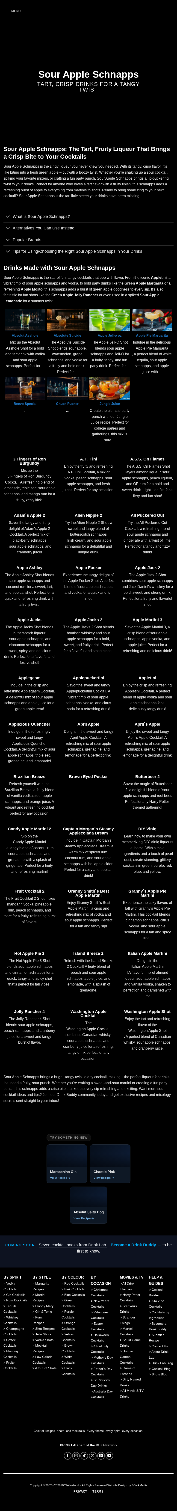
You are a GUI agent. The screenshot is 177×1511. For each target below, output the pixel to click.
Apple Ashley (29, 568)
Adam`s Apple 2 (29, 515)
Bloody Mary (44, 1306)
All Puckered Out (147, 515)
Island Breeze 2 (88, 953)
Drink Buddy (67, 1095)
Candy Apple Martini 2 (29, 829)
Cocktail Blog (161, 1369)
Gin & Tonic (43, 1311)
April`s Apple (147, 724)
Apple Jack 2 (147, 568)
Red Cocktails (74, 1283)
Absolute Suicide (67, 335)
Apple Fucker (88, 568)
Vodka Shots (44, 1340)
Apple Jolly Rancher (80, 295)
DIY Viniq (147, 829)
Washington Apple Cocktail (88, 1013)
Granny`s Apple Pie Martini (147, 893)
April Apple (88, 724)
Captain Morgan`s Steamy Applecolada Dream (88, 831)
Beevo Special (25, 403)
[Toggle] (7, 217)
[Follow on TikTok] (84, 1456)
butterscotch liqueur (29, 633)
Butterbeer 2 (147, 777)
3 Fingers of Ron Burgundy (29, 461)
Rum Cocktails (16, 1300)
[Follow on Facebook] (67, 1456)
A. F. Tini (88, 459)
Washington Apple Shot (147, 1011)
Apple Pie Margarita (152, 335)
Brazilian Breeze (29, 777)
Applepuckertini (88, 678)
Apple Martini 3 (147, 620)
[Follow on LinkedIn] (101, 1456)
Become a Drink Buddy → (136, 1245)
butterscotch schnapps (88, 534)
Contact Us (160, 1346)
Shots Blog (159, 1374)
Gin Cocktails (15, 1295)
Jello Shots (43, 1334)
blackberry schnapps (29, 540)
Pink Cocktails (74, 1289)
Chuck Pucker (67, 403)
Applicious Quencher (29, 724)
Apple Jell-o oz (110, 335)
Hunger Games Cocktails (126, 1356)
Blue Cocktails (74, 1295)
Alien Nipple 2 (88, 515)
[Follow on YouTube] (109, 1456)
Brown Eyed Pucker (88, 777)
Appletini (147, 678)
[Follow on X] (93, 1456)
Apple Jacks (29, 620)
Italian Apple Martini (147, 953)
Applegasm (29, 678)
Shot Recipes (45, 1328)
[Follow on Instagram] (76, 1456)
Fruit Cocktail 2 (29, 891)
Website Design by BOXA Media (127, 1485)
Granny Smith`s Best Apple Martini (88, 893)
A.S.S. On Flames (147, 459)
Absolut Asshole (25, 335)
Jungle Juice (110, 403)
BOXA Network (106, 1445)
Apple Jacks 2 (88, 620)
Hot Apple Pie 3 (29, 953)
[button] (14, 11)
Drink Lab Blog (162, 1363)
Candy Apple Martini (29, 842)
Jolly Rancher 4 (29, 1011)
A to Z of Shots (45, 1368)
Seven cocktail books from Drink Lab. (73, 1245)
